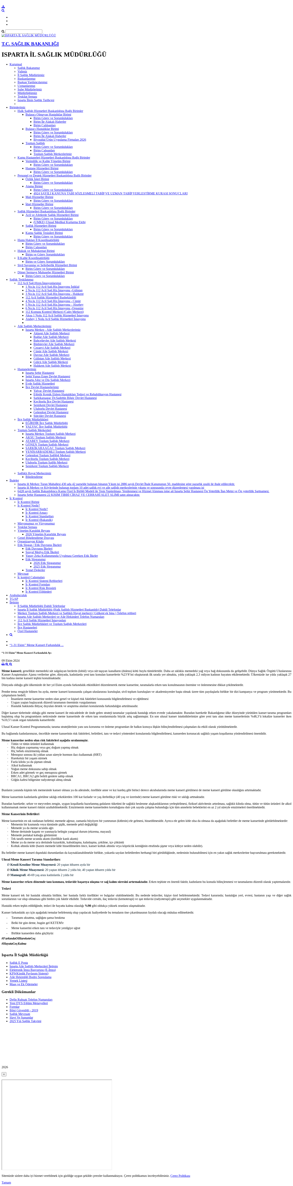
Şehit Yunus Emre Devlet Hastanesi (48, 376)
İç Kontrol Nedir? (29, 505)
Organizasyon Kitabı (31, 541)
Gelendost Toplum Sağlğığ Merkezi (48, 455)
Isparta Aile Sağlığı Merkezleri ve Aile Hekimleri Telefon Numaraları (61, 616)
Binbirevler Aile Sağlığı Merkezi (53, 344)
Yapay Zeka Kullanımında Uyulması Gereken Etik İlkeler (62, 555)
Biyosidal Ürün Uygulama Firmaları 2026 (59, 139)
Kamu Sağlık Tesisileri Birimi (44, 233)
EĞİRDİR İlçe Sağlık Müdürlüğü (47, 423)
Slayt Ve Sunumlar (21, 1017)
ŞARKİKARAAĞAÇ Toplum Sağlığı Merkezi (55, 448)
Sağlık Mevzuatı (20, 1014)
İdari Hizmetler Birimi (39, 204)
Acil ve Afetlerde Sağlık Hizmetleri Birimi (52, 215)
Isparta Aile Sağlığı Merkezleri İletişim (34, 966)
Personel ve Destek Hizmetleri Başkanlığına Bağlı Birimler (54, 175)
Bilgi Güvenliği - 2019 (24, 1010)
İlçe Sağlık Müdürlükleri (33, 419)
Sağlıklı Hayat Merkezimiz (34, 473)
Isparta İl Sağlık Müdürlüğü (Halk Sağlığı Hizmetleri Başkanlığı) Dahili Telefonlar (69, 609)
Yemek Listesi (18, 980)
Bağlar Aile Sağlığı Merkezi (51, 337)
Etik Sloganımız (36, 559)
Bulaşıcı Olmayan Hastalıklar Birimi (48, 114)
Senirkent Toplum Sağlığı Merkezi (47, 466)
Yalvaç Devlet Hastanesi (48, 390)
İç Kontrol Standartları (40, 516)
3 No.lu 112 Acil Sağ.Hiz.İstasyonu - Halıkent (55, 294)
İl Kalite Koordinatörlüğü (33, 258)
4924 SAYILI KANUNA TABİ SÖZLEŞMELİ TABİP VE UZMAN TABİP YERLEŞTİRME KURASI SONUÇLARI (110, 193)
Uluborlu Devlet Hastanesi (50, 408)
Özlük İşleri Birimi (37, 179)
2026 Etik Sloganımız (47, 563)
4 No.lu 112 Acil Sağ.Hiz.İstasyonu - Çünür (53, 301)
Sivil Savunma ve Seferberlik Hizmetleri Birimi (47, 265)
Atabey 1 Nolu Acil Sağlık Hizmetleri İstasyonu (56, 319)
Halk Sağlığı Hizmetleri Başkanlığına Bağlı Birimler (50, 111)
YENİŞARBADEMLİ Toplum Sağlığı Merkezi (56, 451)
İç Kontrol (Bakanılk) (39, 520)
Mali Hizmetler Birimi (39, 197)
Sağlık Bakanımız (29, 68)
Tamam (6, 1182)
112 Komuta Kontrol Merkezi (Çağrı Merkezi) (55, 311)
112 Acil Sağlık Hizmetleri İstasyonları (42, 620)
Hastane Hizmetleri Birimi (42, 168)
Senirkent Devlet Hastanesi (50, 405)
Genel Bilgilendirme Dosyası (36, 537)
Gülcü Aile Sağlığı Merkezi (50, 362)
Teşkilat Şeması (27, 96)
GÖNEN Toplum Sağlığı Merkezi (47, 444)
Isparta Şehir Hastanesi (40, 372)
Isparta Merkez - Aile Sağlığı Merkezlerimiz (53, 329)
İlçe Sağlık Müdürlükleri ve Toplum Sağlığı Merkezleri (52, 624)
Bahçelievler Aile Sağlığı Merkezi (54, 340)
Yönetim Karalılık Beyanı (34, 530)
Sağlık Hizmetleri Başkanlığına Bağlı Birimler (46, 211)
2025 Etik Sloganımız (47, 566)
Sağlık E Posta (19, 962)
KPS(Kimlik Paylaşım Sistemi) (29, 973)
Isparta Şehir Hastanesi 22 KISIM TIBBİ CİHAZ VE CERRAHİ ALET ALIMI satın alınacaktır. (79, 494)
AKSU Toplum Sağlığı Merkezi (46, 437)
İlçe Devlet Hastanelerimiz (42, 387)
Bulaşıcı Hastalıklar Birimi (42, 129)
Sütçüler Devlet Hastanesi (49, 416)
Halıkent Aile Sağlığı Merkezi (52, 365)
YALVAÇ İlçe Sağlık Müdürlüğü (46, 426)
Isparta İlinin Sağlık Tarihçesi (36, 100)
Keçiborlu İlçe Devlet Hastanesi (53, 401)
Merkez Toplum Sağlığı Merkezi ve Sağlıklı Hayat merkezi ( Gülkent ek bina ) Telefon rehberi (77, 613)
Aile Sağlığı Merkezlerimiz (34, 326)
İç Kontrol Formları (38, 584)
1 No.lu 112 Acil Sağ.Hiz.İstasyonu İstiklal (52, 286)
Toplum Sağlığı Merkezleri (34, 430)
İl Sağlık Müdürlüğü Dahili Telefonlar (41, 606)
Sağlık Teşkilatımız (21, 279)
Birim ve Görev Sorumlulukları (45, 254)
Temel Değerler (35, 570)
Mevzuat (23, 573)
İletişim (14, 602)
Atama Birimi (34, 186)
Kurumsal (16, 64)
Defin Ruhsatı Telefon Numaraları (31, 999)
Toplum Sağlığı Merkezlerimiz (52, 154)
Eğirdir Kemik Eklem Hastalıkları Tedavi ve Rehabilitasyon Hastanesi (77, 394)
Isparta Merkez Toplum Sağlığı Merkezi (51, 433)
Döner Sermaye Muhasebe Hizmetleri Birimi (46, 272)
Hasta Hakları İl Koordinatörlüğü (38, 240)
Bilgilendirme (34, 477)
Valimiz (22, 71)
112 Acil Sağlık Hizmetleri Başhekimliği (51, 297)
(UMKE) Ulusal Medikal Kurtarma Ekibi (59, 222)
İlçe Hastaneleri (27, 627)
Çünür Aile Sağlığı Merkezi (50, 351)
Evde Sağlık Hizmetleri (40, 383)
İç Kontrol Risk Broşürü (41, 588)
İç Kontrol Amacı (36, 512)
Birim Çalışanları (44, 150)
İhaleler (14, 480)
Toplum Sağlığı (35, 143)
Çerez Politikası (180, 1175)
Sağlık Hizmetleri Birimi (41, 225)
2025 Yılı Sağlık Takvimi (25, 1021)
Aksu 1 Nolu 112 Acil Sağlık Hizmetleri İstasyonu (57, 315)
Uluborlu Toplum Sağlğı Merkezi (46, 462)
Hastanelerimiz (27, 369)
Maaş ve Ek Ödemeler (24, 984)
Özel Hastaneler (28, 631)
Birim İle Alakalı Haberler (49, 121)
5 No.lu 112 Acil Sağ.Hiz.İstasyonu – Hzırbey (55, 304)
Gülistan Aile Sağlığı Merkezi (52, 358)
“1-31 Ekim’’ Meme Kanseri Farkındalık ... (37, 645)
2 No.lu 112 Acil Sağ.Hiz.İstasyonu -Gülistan (54, 290)
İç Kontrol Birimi (28, 502)
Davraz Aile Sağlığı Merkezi (51, 355)
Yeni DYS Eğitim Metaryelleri (29, 1003)
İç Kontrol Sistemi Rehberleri (44, 581)
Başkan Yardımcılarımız (32, 82)
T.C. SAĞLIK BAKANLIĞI (30, 43)
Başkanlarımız (26, 78)
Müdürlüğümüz (27, 93)
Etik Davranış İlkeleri (39, 548)
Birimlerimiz (17, 107)
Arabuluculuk (18, 595)
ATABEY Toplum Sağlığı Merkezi (47, 441)
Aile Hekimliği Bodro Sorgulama (30, 977)
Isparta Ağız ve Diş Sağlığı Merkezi (48, 380)
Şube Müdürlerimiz (30, 89)
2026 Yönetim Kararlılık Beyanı (46, 534)
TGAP (14, 598)
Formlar (15, 1006)
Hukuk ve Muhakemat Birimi (36, 251)
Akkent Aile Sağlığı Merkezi (51, 333)
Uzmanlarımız (26, 85)
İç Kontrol (16, 498)
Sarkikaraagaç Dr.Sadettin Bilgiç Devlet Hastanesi (65, 398)
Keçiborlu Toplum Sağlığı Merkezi (47, 459)
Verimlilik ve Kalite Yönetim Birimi (48, 161)
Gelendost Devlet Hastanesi (50, 412)
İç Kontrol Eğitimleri (39, 591)
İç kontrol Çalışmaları (31, 577)
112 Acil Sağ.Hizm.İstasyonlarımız (39, 283)
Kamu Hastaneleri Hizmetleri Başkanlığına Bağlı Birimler (54, 157)
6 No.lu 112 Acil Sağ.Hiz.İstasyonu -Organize (55, 308)
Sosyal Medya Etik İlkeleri (42, 552)
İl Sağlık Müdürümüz (31, 75)
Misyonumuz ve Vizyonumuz (36, 523)
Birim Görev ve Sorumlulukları (53, 118)
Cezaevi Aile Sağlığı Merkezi (51, 347)
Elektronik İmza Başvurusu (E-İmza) (33, 970)
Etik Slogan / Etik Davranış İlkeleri (40, 545)
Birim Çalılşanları (44, 125)
